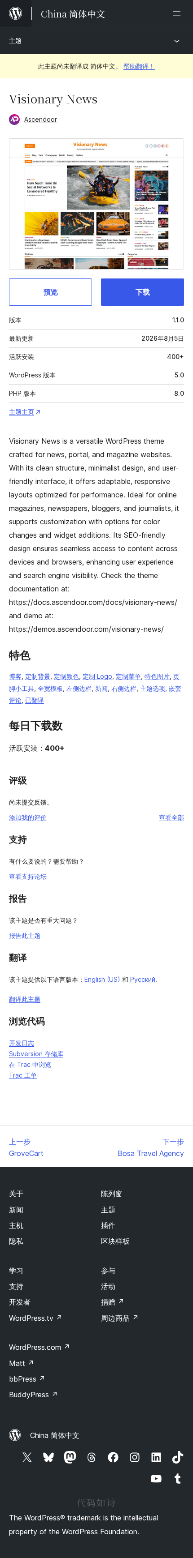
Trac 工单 (23, 1075)
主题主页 (21, 411)
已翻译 (34, 700)
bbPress (27, 1378)
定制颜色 (66, 676)
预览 (51, 291)
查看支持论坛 (28, 876)
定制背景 (37, 676)
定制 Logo (97, 676)
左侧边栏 (79, 688)
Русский (142, 979)
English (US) (102, 979)
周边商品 (120, 1318)
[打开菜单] (178, 13)
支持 (16, 1286)
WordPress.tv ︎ (35, 1318)
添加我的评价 (28, 817)
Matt (21, 1363)
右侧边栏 (123, 688)
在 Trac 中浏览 (30, 1064)
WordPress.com (39, 1347)
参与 (108, 1270)
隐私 (16, 1241)
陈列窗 (112, 1193)
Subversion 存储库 (36, 1053)
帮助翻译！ (139, 66)
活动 (108, 1286)
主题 (15, 40)
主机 (16, 1225)
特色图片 (157, 676)
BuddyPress (33, 1394)
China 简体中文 (54, 1435)
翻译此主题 (24, 999)
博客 (15, 676)
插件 (108, 1225)
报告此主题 (24, 935)
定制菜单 (128, 676)
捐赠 (112, 1301)
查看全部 (171, 817)
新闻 (101, 688)
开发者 (20, 1301)
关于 (16, 1193)
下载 (143, 291)
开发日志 (21, 1043)
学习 (16, 1270)
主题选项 (152, 688)
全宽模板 (50, 688)
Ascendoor (40, 119)
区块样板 (115, 1241)
